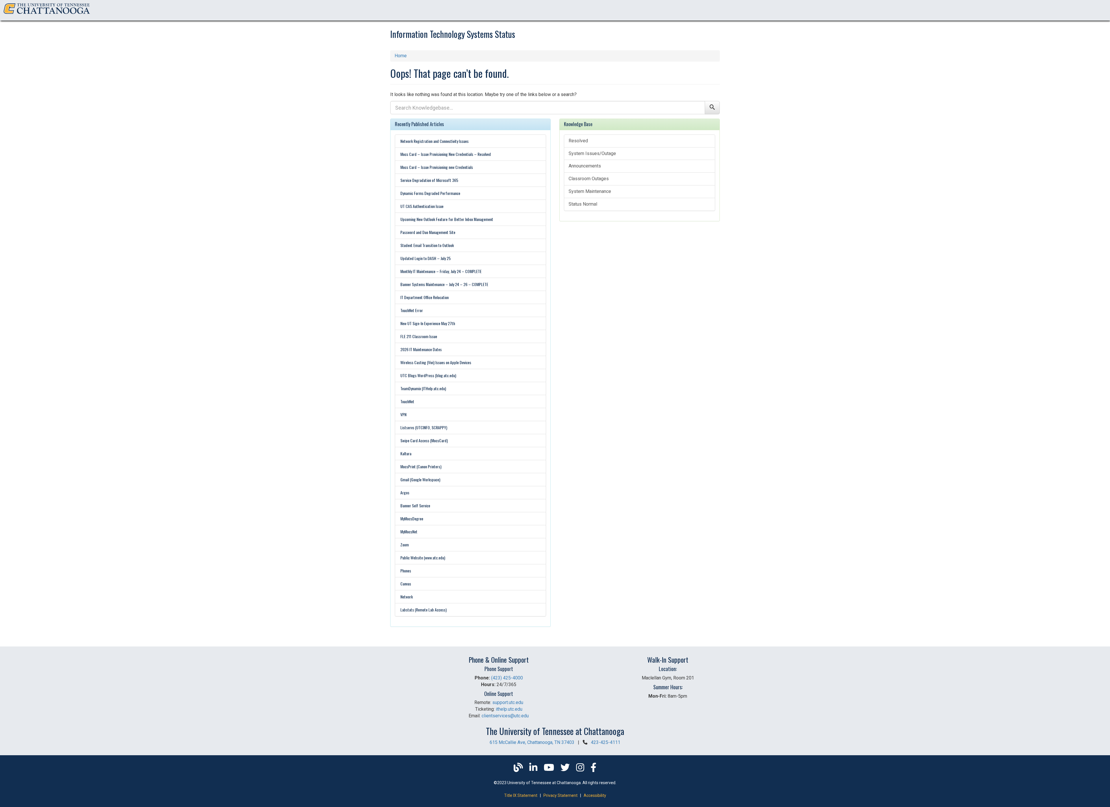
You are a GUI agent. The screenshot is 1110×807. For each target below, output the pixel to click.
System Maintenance (590, 191)
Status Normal (583, 204)
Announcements (585, 166)
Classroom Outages (589, 178)
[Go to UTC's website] (46, 14)
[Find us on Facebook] (593, 769)
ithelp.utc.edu (509, 709)
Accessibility (595, 795)
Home (401, 55)
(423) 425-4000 (507, 678)
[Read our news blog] (519, 769)
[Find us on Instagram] (580, 769)
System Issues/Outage (592, 153)
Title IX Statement (520, 795)
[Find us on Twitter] (565, 769)
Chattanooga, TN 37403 (532, 742)
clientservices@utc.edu (505, 715)
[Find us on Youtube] (549, 769)
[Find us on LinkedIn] (534, 769)
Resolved (578, 140)
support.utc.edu (507, 702)
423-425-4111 (605, 742)
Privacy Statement (560, 795)
